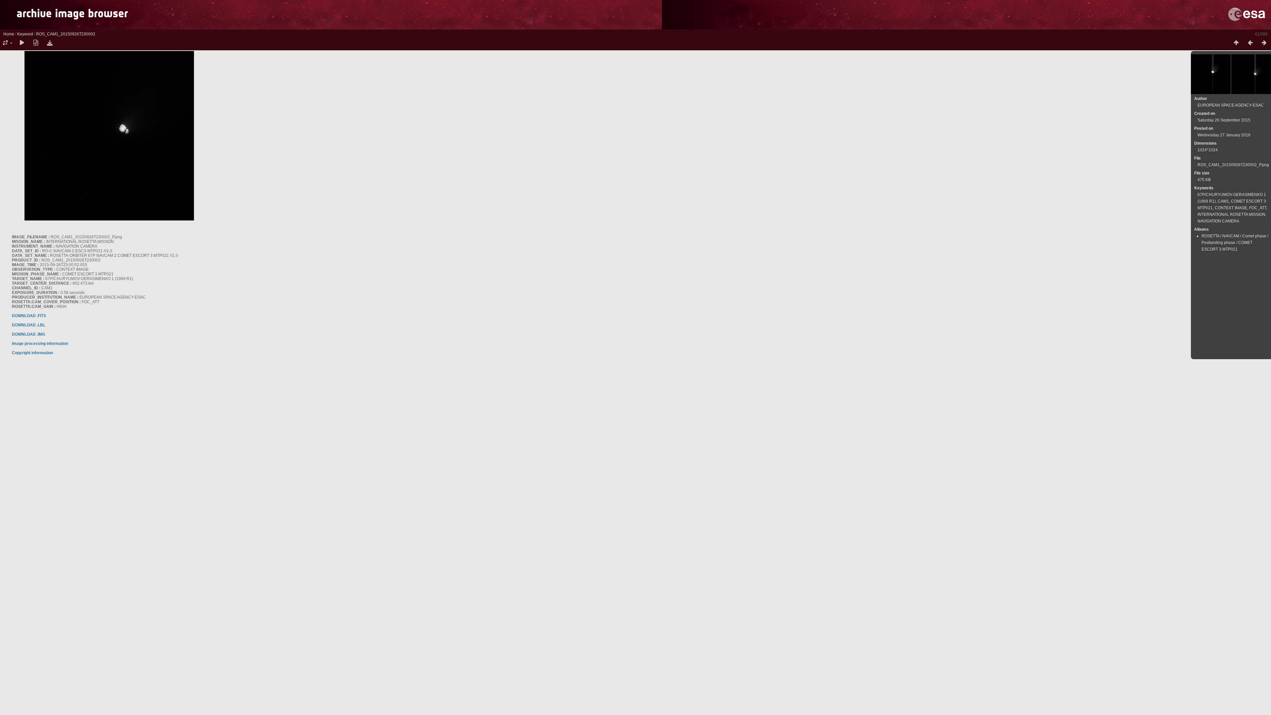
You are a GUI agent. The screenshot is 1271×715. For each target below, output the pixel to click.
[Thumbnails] (1236, 43)
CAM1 (1223, 201)
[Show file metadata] (36, 43)
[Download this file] (50, 43)
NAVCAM (1230, 236)
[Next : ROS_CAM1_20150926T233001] (1264, 43)
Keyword (25, 34)
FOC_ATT (1257, 208)
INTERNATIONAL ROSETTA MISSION (1231, 214)
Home (8, 34)
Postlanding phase (1218, 242)
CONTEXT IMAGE (1231, 208)
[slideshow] (22, 43)
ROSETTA (1210, 236)
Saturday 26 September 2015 (1224, 120)
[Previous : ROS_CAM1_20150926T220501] (1250, 43)
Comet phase (1254, 236)
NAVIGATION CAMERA (1218, 221)
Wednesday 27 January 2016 (1224, 135)
